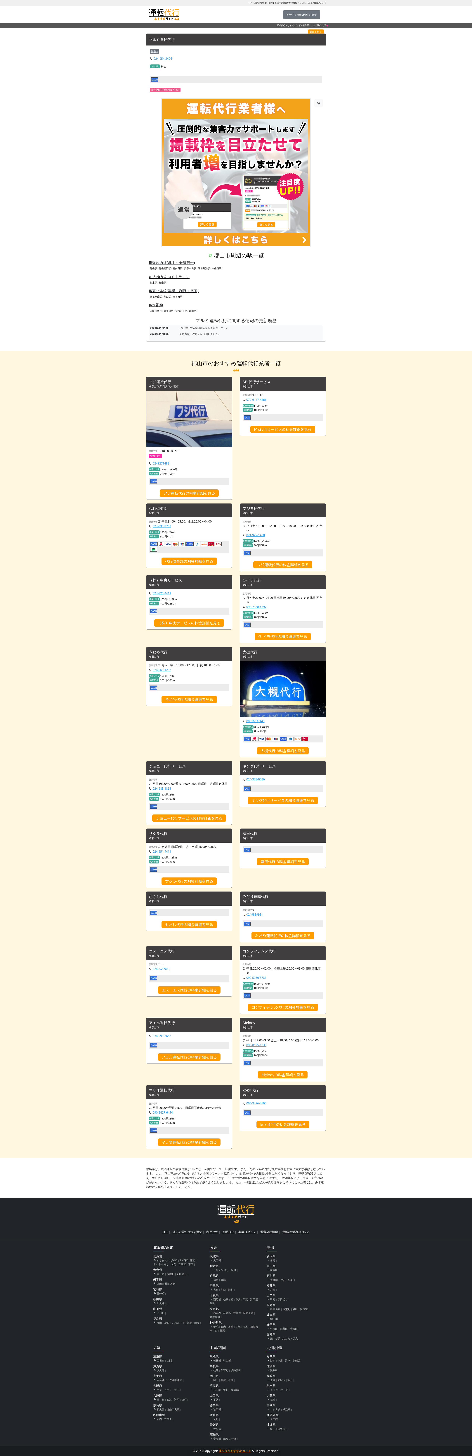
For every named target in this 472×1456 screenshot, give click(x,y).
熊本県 (271, 1386)
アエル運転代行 (162, 1023)
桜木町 (274, 1270)
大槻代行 (250, 652)
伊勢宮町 (236, 1370)
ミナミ (168, 1390)
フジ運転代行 (160, 382)
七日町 (160, 1313)
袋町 (295, 1309)
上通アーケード (279, 1390)
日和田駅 (177, 296)
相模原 (254, 1326)
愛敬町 (274, 1370)
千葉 (245, 1299)
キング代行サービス (259, 766)
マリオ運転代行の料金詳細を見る (189, 1142)
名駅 (277, 1338)
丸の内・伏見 (290, 1338)
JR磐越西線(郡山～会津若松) (172, 262)
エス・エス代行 (162, 951)
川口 (223, 1289)
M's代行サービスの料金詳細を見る (282, 429)
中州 (280, 1360)
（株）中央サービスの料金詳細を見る (189, 622)
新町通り (182, 1274)
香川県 (214, 1415)
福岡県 (271, 1356)
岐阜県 (271, 1315)
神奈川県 (216, 1322)
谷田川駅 (154, 310)
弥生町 (227, 1360)
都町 (272, 1399)
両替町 (284, 1328)
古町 (272, 1260)
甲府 (272, 1299)
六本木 (237, 1313)
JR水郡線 (156, 304)
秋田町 (217, 1409)
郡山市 (154, 51)
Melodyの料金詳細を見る (283, 1074)
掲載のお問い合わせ (295, 1232)
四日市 (160, 1360)
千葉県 (214, 1295)
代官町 (224, 1370)
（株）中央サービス (165, 580)
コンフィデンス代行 (259, 951)
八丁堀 (217, 1390)
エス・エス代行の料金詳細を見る (189, 990)
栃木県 (214, 1266)
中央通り (275, 1309)
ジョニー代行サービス (167, 766)
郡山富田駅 (165, 268)
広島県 (214, 1386)
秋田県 (157, 1299)
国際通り (282, 1429)
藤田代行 (250, 833)
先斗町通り (175, 1380)
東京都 (214, 1309)
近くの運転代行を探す (187, 1232)
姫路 (169, 1399)
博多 (272, 1360)
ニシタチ (275, 1409)
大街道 (217, 1429)
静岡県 (271, 1324)
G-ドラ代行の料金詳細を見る (282, 636)
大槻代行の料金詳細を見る (283, 750)
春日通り (282, 1299)
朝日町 (217, 1360)
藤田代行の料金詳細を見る (283, 861)
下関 (215, 1399)
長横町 (170, 1274)
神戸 (176, 1399)
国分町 (160, 1293)
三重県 (157, 1356)
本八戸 (160, 1274)
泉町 (233, 1270)
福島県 (305, 25)
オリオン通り (221, 1270)
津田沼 (254, 1299)
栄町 (212, 1303)
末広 (190, 1264)
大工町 (217, 1260)
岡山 (215, 1380)
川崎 (230, 1326)
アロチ (168, 1419)
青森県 (157, 1270)
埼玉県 (214, 1285)
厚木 (245, 1326)
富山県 (271, 1266)
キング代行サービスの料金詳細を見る (282, 800)
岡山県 (214, 1376)
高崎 (223, 1280)
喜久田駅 (177, 268)
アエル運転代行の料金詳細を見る (189, 1057)
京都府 (157, 1376)
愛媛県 (214, 1425)
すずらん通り (161, 1264)
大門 (173, 1264)
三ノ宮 (160, 1399)
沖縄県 (271, 1425)
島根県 (214, 1366)
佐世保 (281, 1380)
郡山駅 (153, 268)
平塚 (238, 1326)
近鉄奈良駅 (173, 1409)
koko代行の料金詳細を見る (283, 1124)
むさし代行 (158, 896)
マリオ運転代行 (162, 1090)
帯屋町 (217, 1438)
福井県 (271, 1285)
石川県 (271, 1276)
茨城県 (214, 1256)
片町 (272, 1289)
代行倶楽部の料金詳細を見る (189, 561)
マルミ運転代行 (162, 39)
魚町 (184, 1399)
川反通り (162, 1303)
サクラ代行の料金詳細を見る (189, 881)
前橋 (215, 1280)
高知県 (214, 1434)
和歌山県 (159, 1415)
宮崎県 (271, 1405)
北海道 (157, 1256)
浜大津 (160, 1370)
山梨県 (271, 1295)
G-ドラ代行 (252, 580)
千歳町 (294, 1328)
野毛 (215, 1326)
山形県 (157, 1309)
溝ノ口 (214, 1330)
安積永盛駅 (156, 296)
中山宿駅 (216, 268)
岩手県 (157, 1280)
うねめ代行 (158, 652)
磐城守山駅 (167, 310)
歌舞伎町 (215, 1317)
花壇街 (227, 1313)
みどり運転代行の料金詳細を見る (282, 935)
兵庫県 (157, 1395)
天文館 (274, 1419)
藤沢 (222, 1330)
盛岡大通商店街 (166, 1283)
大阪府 (157, 1386)
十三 (176, 1390)
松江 (215, 1370)
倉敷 (223, 1380)
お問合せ (228, 1232)
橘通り (286, 1409)
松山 (272, 1429)
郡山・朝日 (163, 1322)
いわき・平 (178, 1322)
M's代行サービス (257, 382)
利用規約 (212, 1232)
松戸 (225, 1299)
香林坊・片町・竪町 (281, 1280)
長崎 (272, 1380)
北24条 (173, 1260)
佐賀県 (271, 1366)
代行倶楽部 (158, 508)
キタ (159, 1390)
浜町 (290, 1380)
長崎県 (271, 1376)
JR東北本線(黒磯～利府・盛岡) (174, 290)
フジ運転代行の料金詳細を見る (189, 493)
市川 (238, 1299)
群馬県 (214, 1276)
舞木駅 (153, 282)
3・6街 (184, 1260)
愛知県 (271, 1334)
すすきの (162, 1260)
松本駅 (304, 1309)
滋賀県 (157, 1366)
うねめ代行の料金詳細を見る (189, 699)
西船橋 (217, 1299)
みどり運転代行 (255, 896)
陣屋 (196, 1322)
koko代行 (250, 1090)
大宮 (215, 1289)
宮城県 (157, 1289)
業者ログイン (247, 1232)
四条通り (162, 1380)
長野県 (271, 1305)
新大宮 (160, 1409)
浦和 (230, 1289)
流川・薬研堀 (231, 1390)
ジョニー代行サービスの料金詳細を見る (189, 818)
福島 (189, 1322)
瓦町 (215, 1419)
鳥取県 (214, 1356)
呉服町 (274, 1328)
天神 (287, 1360)
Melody (249, 1023)
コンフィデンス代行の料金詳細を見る (282, 1007)
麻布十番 (248, 1313)
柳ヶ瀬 (274, 1319)
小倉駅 (296, 1360)
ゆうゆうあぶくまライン (169, 276)
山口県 (214, 1395)
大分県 (271, 1395)
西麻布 (217, 1313)
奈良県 (157, 1405)
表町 (230, 1380)
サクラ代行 (158, 833)
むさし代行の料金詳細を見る (189, 924)
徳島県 (214, 1405)
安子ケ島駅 (190, 268)
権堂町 (286, 1309)
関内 (223, 1326)
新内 (159, 1419)
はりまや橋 (229, 1438)
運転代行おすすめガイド (289, 25)
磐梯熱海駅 (204, 268)
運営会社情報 (269, 1232)
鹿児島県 (272, 1415)
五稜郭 (182, 1264)
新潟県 (271, 1256)
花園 (192, 1260)
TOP (165, 1232)
